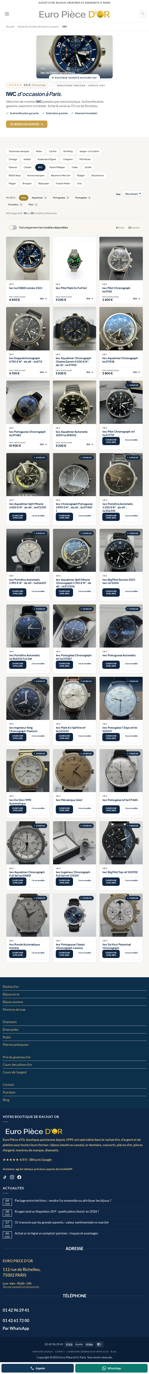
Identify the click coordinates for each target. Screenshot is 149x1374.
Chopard (68, 159)
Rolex (39, 151)
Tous (23, 197)
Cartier (53, 151)
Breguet (27, 183)
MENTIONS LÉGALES (43, 1352)
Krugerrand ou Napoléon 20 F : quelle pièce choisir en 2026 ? (57, 1211)
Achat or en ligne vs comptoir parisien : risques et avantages (56, 1233)
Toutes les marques (19, 151)
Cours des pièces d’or (17, 1064)
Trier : (118, 194)
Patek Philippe (57, 167)
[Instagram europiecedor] (12, 1178)
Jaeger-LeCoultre (89, 151)
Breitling (68, 151)
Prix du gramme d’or (17, 1057)
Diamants (10, 1022)
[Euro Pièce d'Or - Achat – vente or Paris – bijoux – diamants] (74, 14)
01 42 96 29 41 (54, 1344)
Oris (79, 183)
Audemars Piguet (47, 159)
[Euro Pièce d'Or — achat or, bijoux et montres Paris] (34, 1131)
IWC (40, 167)
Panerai (13, 167)
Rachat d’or (11, 987)
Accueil (10, 26)
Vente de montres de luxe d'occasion (38, 26)
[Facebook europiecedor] (19, 1178)
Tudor (75, 167)
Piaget (12, 183)
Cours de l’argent (15, 1072)
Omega (13, 159)
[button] (7, 14)
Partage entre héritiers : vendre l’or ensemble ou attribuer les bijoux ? (63, 1200)
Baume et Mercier (61, 175)
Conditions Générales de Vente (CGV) (88, 1352)
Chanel (27, 167)
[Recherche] (142, 14)
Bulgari (81, 175)
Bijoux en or (11, 994)
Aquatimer (39, 197)
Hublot (27, 159)
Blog (6, 1100)
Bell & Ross (15, 175)
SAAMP (67, 1169)
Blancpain (43, 183)
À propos (9, 1092)
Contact (8, 1084)
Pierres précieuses (16, 1044)
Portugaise (82, 197)
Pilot (33, 204)
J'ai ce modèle (131, 440)
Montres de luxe (14, 1009)
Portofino (15, 204)
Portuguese (60, 197)
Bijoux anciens (13, 1002)
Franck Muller (63, 183)
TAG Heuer (85, 159)
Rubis (7, 1037)
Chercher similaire (111, 441)
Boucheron (98, 175)
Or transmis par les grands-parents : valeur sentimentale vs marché (61, 1222)
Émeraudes (11, 1029)
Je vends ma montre (26, 124)
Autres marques (35, 175)
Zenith (88, 167)
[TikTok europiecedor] (5, 1178)
